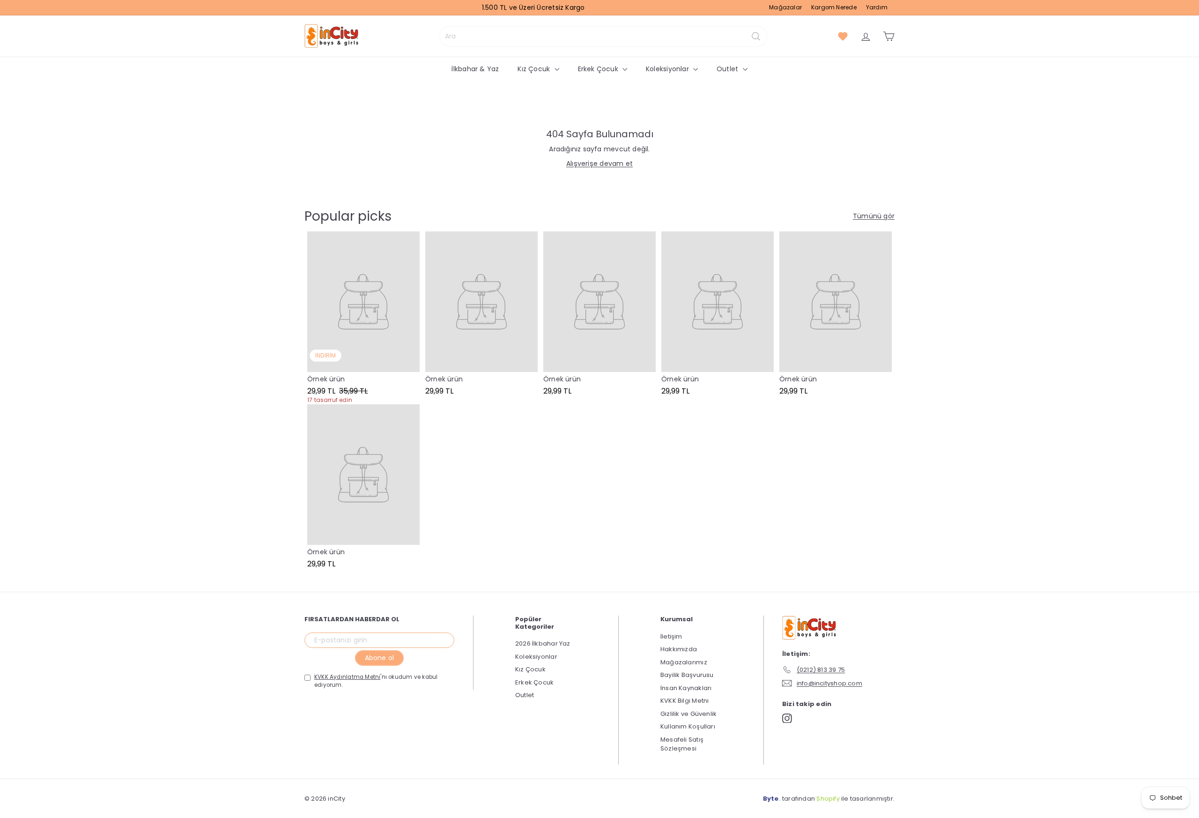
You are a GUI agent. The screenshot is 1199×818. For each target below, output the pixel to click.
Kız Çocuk (535, 69)
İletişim (671, 636)
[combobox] (603, 36)
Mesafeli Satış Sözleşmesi (681, 744)
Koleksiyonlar (668, 69)
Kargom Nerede (834, 7)
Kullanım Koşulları (687, 726)
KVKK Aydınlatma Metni (347, 677)
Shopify (827, 798)
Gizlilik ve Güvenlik (688, 713)
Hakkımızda (678, 649)
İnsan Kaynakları (685, 688)
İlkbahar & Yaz (475, 69)
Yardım (877, 7)
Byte (771, 798)
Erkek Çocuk (599, 69)
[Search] (756, 36)
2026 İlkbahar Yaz (542, 643)
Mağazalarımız (683, 662)
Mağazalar (785, 7)
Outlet (728, 69)
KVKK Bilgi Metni (684, 700)
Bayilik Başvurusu (687, 674)
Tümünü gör (874, 216)
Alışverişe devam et (599, 163)
